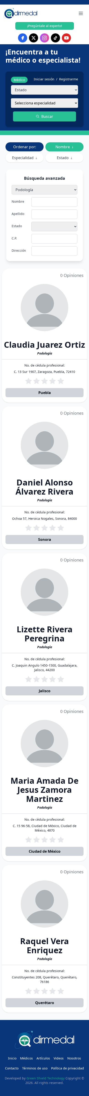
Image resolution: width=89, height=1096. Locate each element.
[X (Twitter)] (33, 37)
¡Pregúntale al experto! (44, 26)
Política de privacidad (67, 1068)
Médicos (26, 1058)
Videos (59, 1058)
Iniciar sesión (44, 79)
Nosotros (74, 1058)
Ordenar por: (24, 146)
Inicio (12, 1058)
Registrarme (68, 79)
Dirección (19, 250)
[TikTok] (55, 37)
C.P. (14, 238)
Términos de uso (34, 1068)
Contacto (11, 1068)
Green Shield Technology (45, 1078)
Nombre (64, 146)
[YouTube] (66, 37)
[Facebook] (22, 37)
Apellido (18, 214)
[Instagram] (44, 37)
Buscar (47, 116)
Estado (64, 157)
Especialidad (24, 157)
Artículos (43, 1058)
